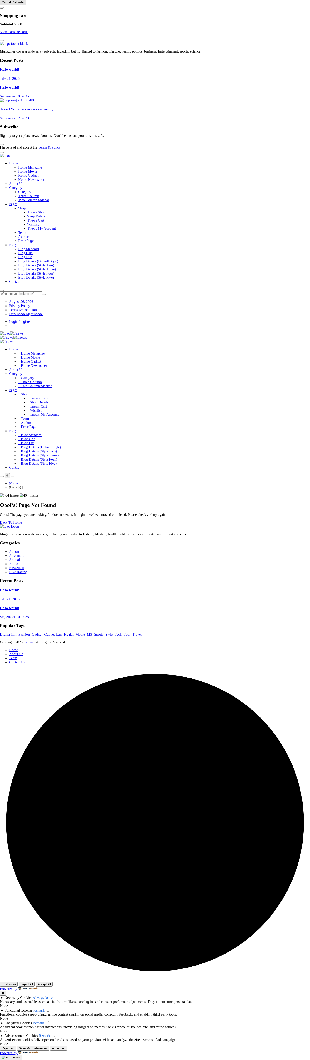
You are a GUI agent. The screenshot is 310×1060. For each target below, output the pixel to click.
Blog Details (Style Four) (36, 273)
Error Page (26, 241)
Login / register (20, 322)
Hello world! (9, 69)
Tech (118, 634)
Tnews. (29, 642)
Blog (12, 245)
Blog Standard (28, 249)
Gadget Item (53, 634)
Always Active (43, 998)
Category (15, 188)
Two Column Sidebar (33, 200)
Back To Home (11, 522)
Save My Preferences (33, 1048)
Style (109, 634)
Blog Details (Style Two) (36, 265)
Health (69, 634)
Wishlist (33, 224)
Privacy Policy (19, 306)
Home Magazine (30, 167)
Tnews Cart (35, 220)
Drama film (8, 634)
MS (89, 634)
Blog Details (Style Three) (37, 269)
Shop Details (36, 216)
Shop (22, 208)
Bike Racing (18, 572)
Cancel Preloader (13, 2)
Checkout (21, 32)
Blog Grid (25, 253)
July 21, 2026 (10, 78)
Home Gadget (28, 175)
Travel (137, 634)
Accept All (44, 984)
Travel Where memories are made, (26, 109)
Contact (14, 281)
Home (13, 163)
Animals (15, 560)
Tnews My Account (41, 228)
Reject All (26, 984)
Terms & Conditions (23, 310)
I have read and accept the (30, 147)
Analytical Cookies (18, 1023)
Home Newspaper (31, 179)
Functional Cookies (18, 1010)
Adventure (16, 556)
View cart (7, 32)
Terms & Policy (49, 147)
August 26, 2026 (21, 302)
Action (14, 551)
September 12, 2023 (14, 118)
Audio (13, 564)
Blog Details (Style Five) (36, 277)
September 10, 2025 (14, 96)
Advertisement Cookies (21, 1036)
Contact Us (17, 662)
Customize (9, 984)
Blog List (25, 257)
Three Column (28, 196)
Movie (80, 634)
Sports (98, 634)
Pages (13, 204)
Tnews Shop (36, 212)
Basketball (16, 568)
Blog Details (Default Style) (38, 261)
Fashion (24, 634)
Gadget (37, 634)
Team (22, 232)
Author (23, 237)
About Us (16, 184)
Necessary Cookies (18, 998)
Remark (39, 1010)
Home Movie (27, 171)
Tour (127, 634)
